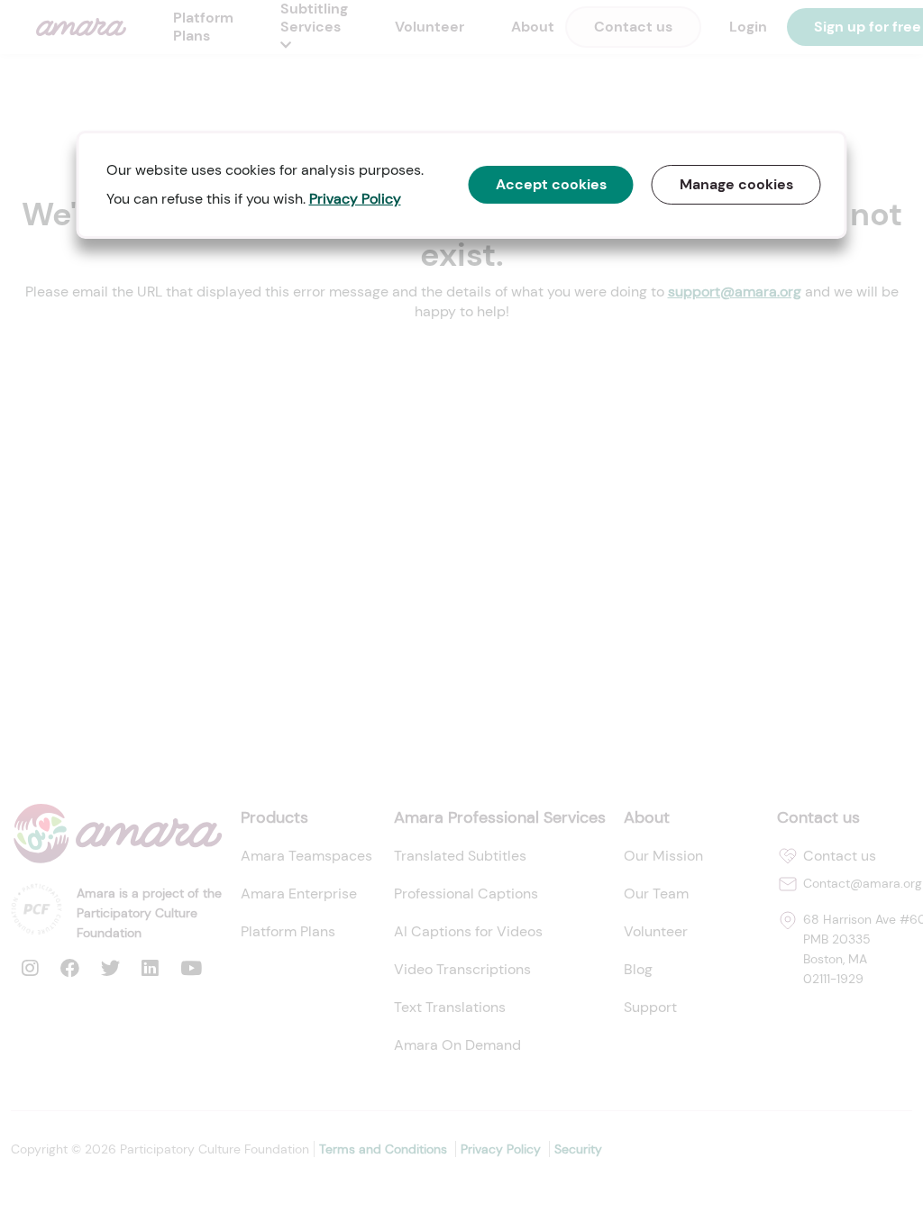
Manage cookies (736, 184)
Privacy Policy (355, 198)
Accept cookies (551, 184)
